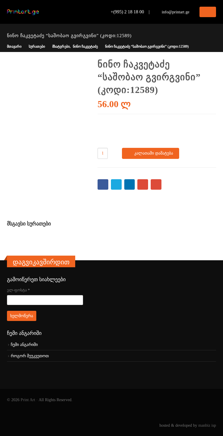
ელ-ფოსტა (18, 290)
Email (156, 184)
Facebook (103, 184)
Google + (142, 184)
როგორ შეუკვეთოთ (30, 356)
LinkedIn (129, 184)
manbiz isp (207, 425)
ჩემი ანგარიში (24, 344)
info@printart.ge (175, 12)
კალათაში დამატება (153, 153)
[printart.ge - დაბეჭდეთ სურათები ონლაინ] (23, 11)
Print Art (28, 399)
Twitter (116, 184)
